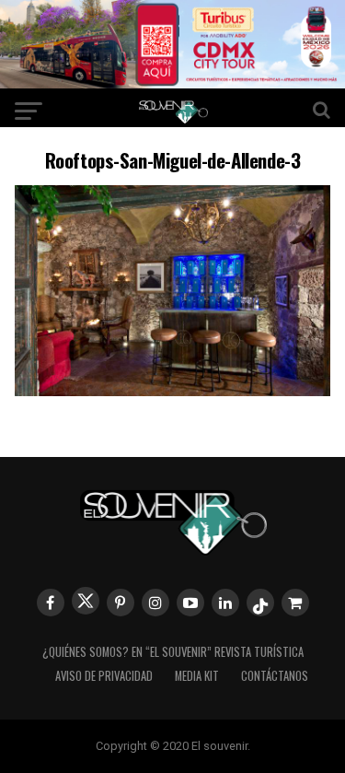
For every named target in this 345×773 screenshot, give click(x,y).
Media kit (197, 676)
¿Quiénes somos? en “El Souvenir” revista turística (173, 652)
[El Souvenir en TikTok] (260, 602)
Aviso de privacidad (104, 676)
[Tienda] (295, 602)
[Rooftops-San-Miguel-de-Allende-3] (173, 390)
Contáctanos (274, 676)
